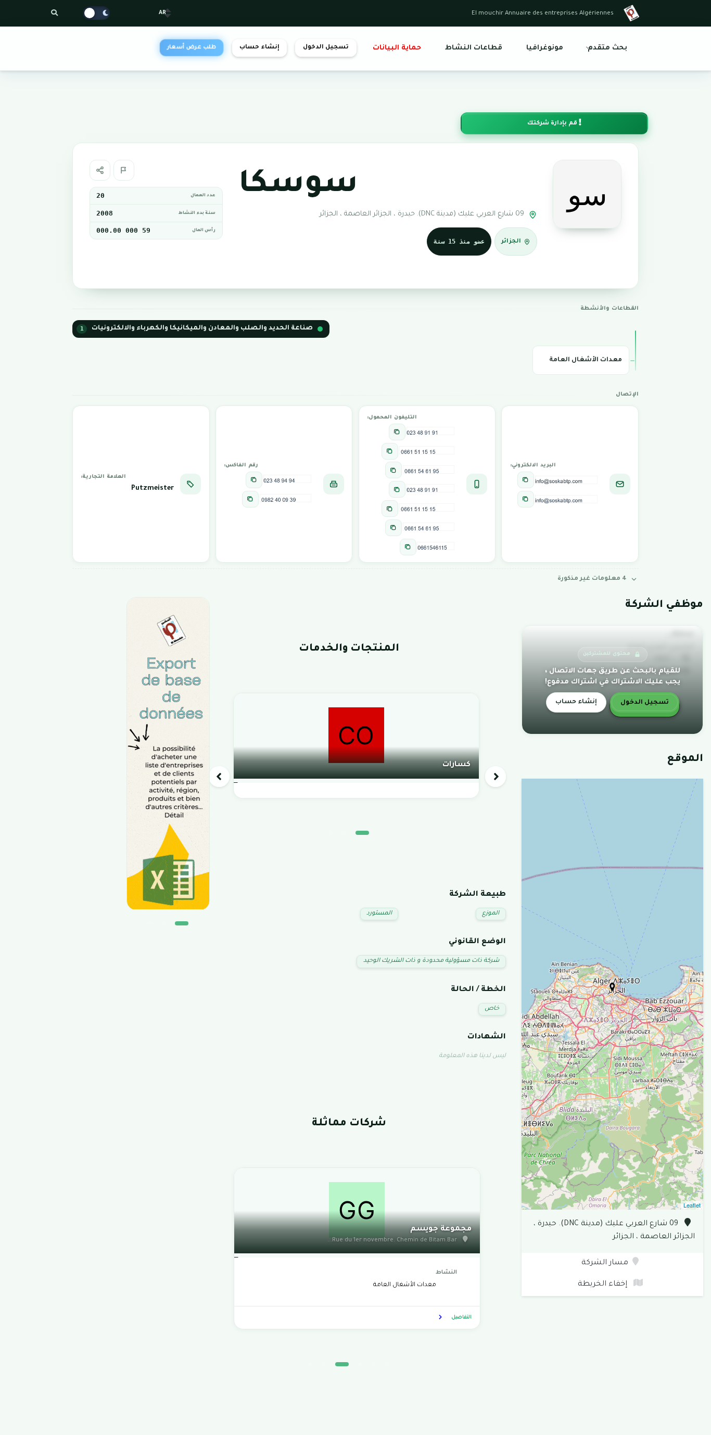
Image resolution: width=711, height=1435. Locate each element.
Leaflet (692, 1205)
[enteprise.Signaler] (123, 170)
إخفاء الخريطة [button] (603, 1284)
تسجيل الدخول (326, 47)
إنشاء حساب (259, 47)
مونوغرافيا (544, 48)
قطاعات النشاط (473, 48)
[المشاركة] (100, 170)
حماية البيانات (397, 48)
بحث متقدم (607, 48)
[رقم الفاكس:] (254, 480)
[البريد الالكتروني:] (525, 480)
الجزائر (511, 242)
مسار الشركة (604, 1263)
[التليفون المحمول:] (397, 432)
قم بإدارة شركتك (553, 123)
